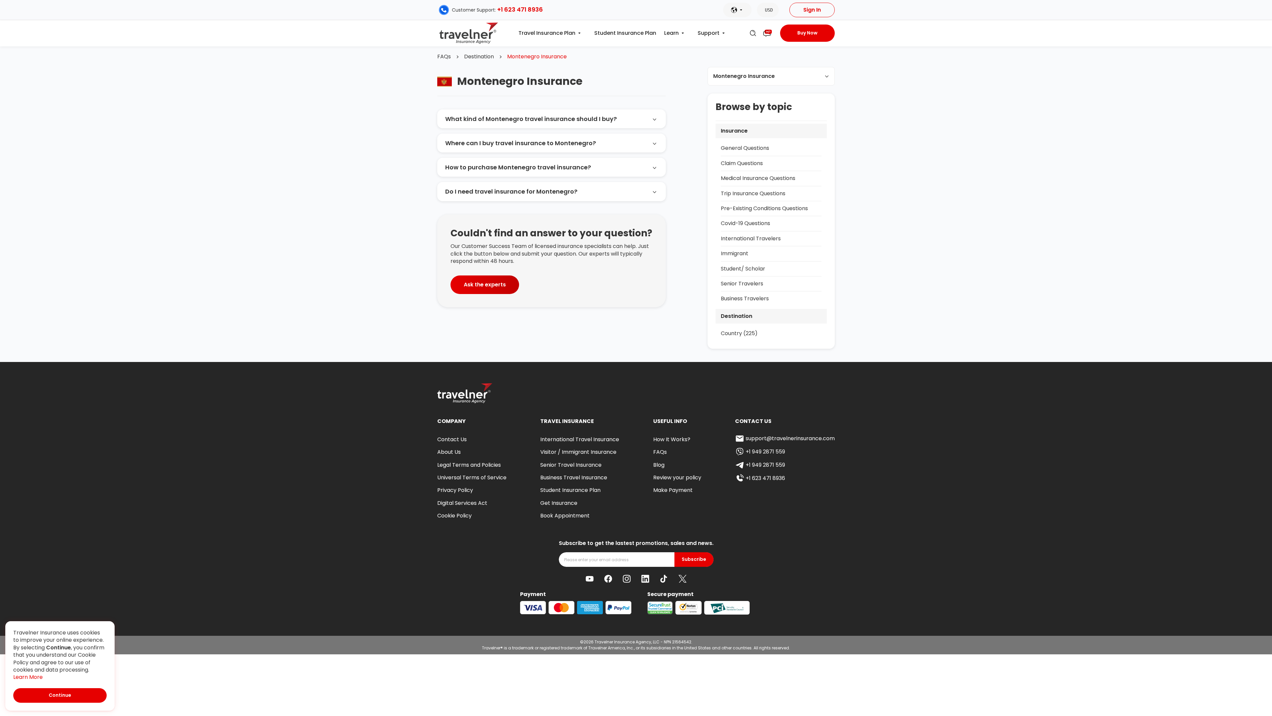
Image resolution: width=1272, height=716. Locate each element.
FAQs (444, 56)
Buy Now (807, 33)
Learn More (28, 677)
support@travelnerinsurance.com (790, 438)
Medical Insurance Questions (758, 178)
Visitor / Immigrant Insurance (578, 452)
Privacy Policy (455, 490)
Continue (60, 695)
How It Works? (671, 439)
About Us (449, 452)
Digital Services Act (462, 503)
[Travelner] (469, 33)
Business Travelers (745, 298)
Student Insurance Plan (625, 33)
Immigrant (734, 253)
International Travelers (751, 238)
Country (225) (739, 333)
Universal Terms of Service (471, 477)
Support (708, 33)
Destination (479, 56)
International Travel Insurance (579, 439)
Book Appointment (565, 515)
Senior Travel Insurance (571, 465)
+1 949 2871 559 (765, 451)
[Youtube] (589, 578)
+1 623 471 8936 (520, 9)
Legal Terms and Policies (469, 465)
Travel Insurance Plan (546, 33)
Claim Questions (742, 163)
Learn (671, 33)
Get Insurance (558, 503)
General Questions (745, 148)
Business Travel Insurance (573, 477)
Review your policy (677, 477)
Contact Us (452, 439)
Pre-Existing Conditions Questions (764, 208)
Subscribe (694, 559)
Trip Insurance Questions (753, 193)
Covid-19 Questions (745, 223)
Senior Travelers (742, 283)
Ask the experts (485, 284)
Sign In (812, 10)
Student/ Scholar (743, 268)
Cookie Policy (454, 515)
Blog (658, 465)
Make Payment (673, 490)
